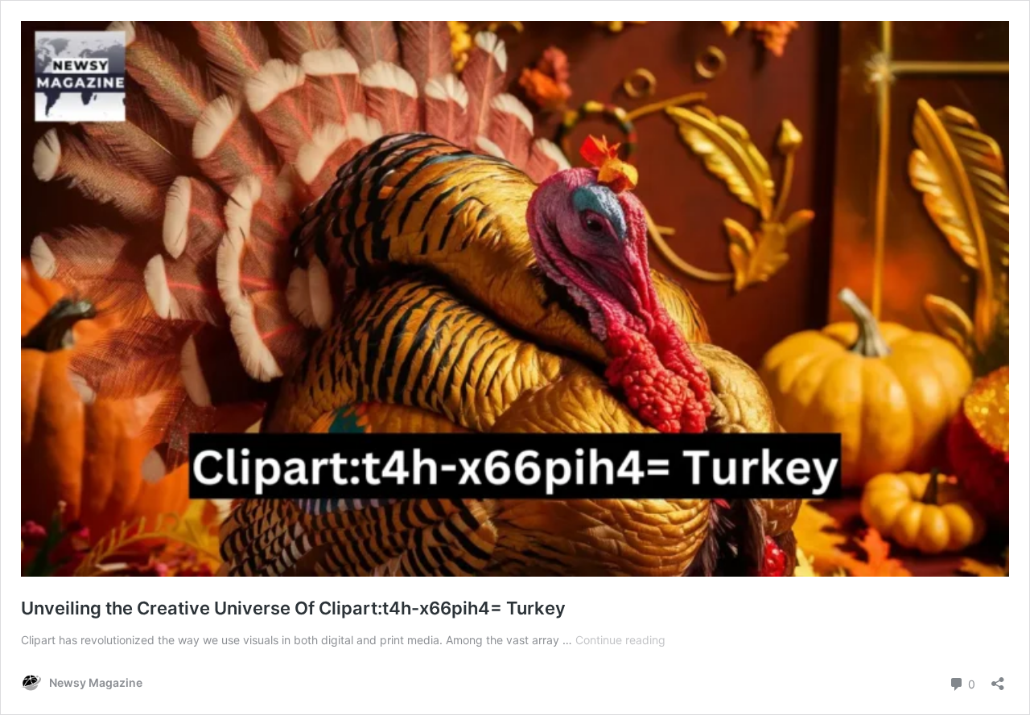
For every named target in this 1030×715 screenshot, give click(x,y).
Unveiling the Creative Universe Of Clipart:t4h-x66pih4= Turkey (293, 608)
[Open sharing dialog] (998, 678)
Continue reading (620, 640)
